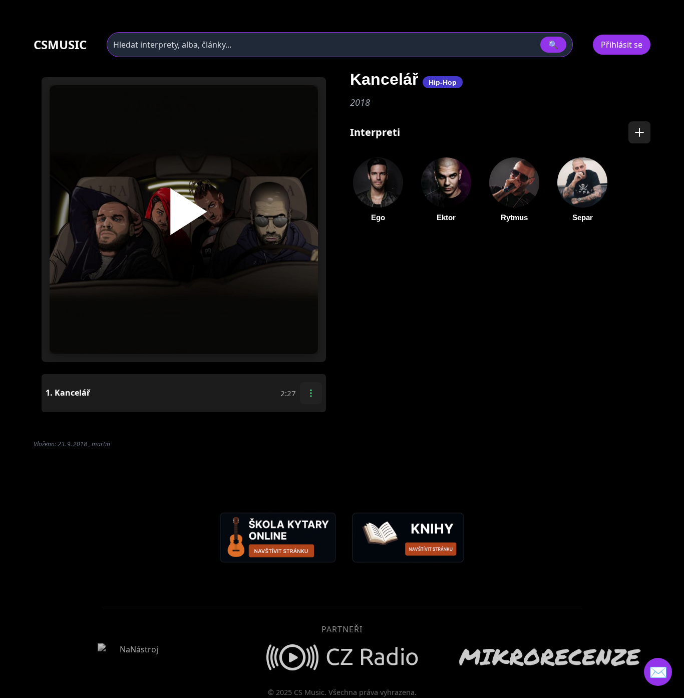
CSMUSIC (60, 45)
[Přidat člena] (639, 132)
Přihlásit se (621, 44)
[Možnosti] (311, 393)
